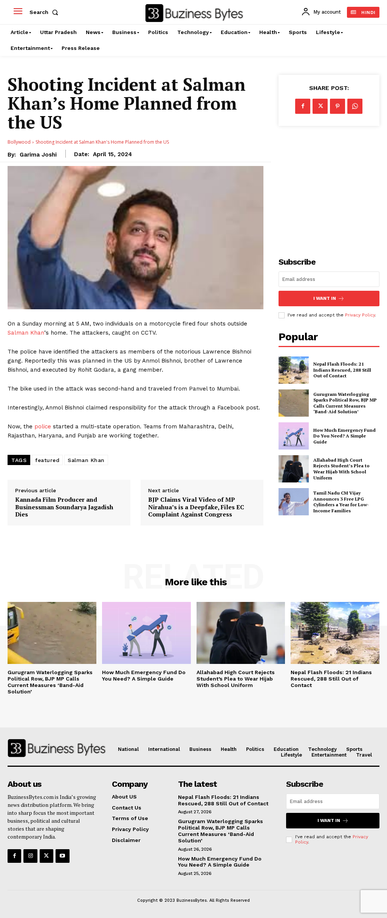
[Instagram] (30, 856)
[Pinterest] (337, 106)
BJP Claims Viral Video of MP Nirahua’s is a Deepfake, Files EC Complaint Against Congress (196, 507)
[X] (320, 106)
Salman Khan (26, 332)
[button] (45, 12)
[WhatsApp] (354, 106)
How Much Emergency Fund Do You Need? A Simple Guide (344, 436)
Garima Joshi (38, 154)
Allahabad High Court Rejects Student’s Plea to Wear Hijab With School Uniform (341, 469)
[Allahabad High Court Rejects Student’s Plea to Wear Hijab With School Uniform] (294, 468)
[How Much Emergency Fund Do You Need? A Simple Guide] (294, 436)
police (42, 426)
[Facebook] (302, 106)
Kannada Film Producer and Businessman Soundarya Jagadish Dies (64, 507)
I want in (324, 298)
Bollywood (19, 142)
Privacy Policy (360, 315)
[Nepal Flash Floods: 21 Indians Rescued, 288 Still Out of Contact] (294, 370)
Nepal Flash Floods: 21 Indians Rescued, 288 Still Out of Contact (342, 369)
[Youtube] (62, 856)
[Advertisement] (333, 186)
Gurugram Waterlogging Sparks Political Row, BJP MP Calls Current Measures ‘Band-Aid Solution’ (345, 403)
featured (47, 460)
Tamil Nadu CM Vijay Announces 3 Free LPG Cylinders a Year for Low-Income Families (341, 501)
